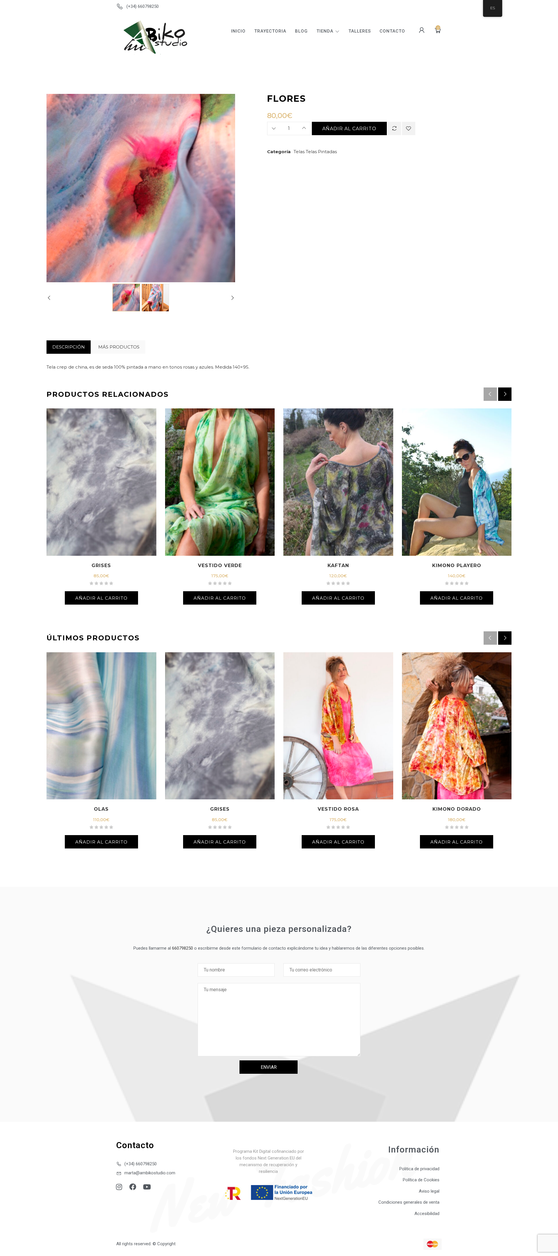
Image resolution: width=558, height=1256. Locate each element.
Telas (299, 151)
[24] (155, 301)
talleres (359, 31)
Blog (301, 31)
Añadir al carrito (349, 128)
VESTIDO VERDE (220, 565)
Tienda (324, 31)
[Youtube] (147, 1187)
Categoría (279, 151)
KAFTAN (338, 565)
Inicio (238, 31)
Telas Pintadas (321, 151)
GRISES (101, 565)
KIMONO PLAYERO (456, 565)
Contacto (392, 31)
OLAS (101, 809)
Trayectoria (270, 31)
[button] (505, 394)
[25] (126, 297)
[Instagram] (119, 1187)
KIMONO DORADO (456, 809)
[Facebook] (133, 1187)
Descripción (68, 347)
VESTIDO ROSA (338, 809)
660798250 (182, 948)
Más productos (119, 347)
